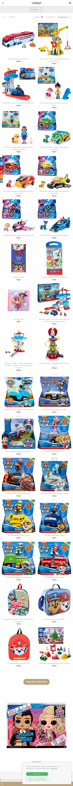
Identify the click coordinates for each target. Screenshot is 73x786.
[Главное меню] (2, 2)
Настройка (54, 768)
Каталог (4, 17)
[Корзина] (2, 784)
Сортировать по (50, 17)
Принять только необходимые (37, 779)
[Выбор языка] (70, 2)
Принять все (37, 774)
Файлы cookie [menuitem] (36, 762)
